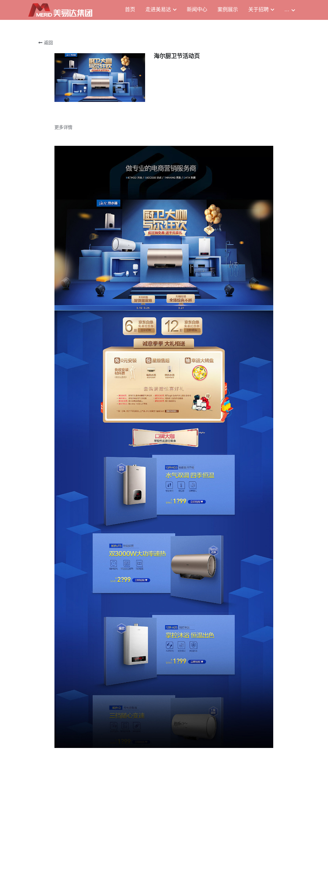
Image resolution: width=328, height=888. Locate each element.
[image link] (60, 9)
